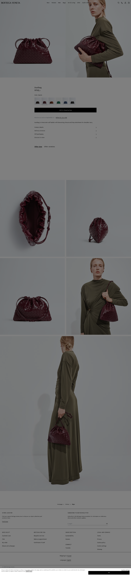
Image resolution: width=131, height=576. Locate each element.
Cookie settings (125, 570)
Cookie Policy (29, 571)
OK (109, 572)
